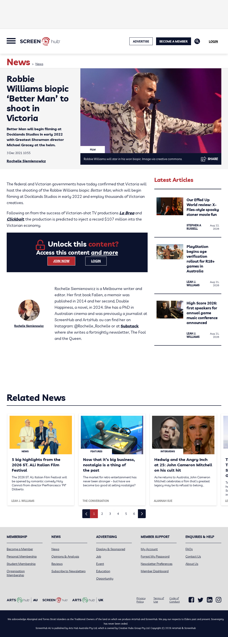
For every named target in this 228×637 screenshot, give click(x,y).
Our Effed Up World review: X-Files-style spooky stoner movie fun (203, 207)
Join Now (61, 261)
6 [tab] (134, 514)
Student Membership (21, 564)
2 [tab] (102, 514)
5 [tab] (126, 514)
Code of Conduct (174, 599)
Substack (129, 326)
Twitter (200, 600)
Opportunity (104, 578)
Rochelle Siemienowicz (26, 161)
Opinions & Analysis (65, 556)
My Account (149, 549)
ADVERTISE (141, 41)
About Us (191, 564)
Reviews (57, 564)
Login (213, 41)
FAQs (189, 549)
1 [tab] (94, 514)
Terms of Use (158, 599)
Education (103, 571)
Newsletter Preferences (156, 564)
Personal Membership (22, 556)
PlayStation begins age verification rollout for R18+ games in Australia (201, 258)
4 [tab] (118, 514)
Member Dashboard (155, 571)
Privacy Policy (141, 599)
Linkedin (209, 600)
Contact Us (193, 556)
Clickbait (15, 219)
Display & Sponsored (110, 549)
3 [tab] (110, 514)
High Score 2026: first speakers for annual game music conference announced (202, 313)
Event (100, 564)
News (39, 64)
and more (104, 252)
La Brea (126, 212)
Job (98, 556)
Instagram (218, 600)
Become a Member (173, 41)
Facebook (191, 600)
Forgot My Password (155, 556)
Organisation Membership (16, 573)
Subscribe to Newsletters (68, 571)
